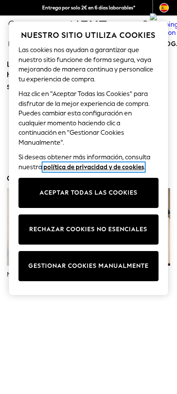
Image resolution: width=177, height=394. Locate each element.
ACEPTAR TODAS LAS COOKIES (88, 192)
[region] (88, 158)
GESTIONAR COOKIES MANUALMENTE (88, 266)
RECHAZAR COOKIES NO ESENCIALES (88, 229)
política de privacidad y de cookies (93, 167)
